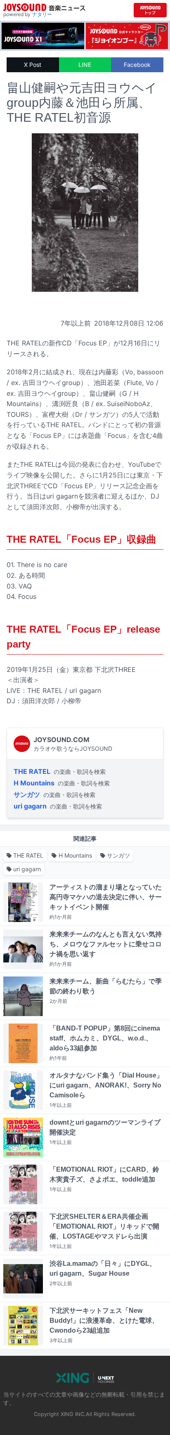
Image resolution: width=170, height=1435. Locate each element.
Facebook (137, 64)
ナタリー (42, 14)
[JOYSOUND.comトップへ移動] (150, 10)
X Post (32, 64)
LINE (84, 64)
